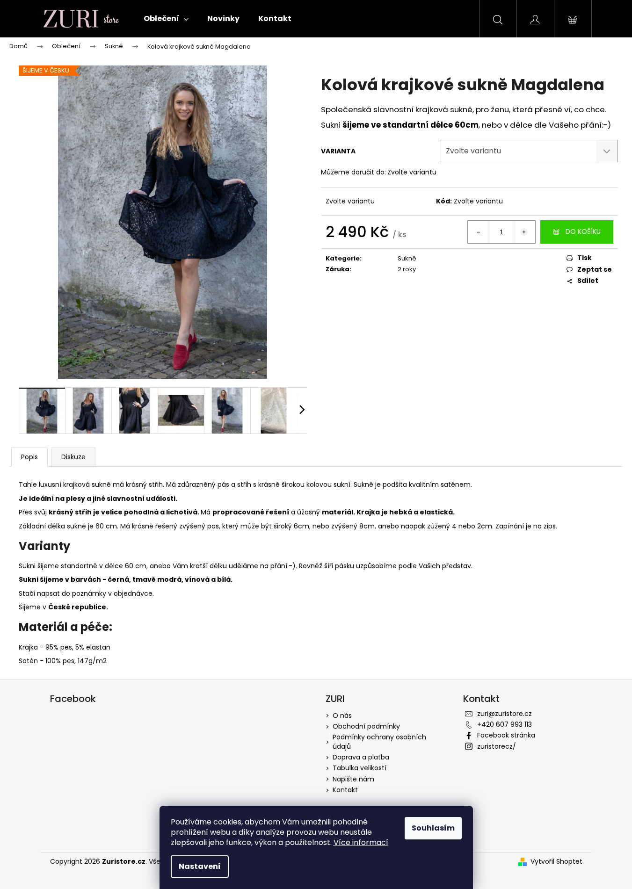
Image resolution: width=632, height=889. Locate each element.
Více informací (361, 842)
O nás (342, 715)
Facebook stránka (506, 735)
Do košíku (583, 231)
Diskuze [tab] (73, 457)
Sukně (407, 258)
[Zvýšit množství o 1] (524, 232)
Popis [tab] (29, 457)
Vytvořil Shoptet (556, 861)
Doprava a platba (361, 757)
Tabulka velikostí (359, 768)
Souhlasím (433, 828)
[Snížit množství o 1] (479, 232)
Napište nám (353, 779)
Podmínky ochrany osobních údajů (379, 741)
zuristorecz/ (496, 746)
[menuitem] (166, 18)
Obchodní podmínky (366, 726)
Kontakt (345, 790)
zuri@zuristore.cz (504, 713)
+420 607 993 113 (504, 724)
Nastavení (200, 866)
